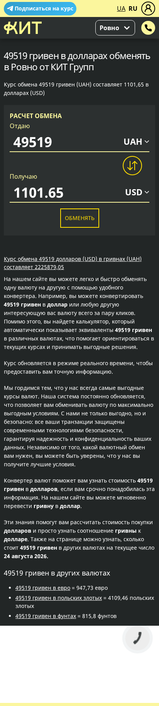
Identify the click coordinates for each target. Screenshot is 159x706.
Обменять (80, 218)
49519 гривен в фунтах (45, 616)
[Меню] (148, 8)
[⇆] (132, 165)
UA (121, 8)
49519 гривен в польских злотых (58, 597)
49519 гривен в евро (42, 587)
